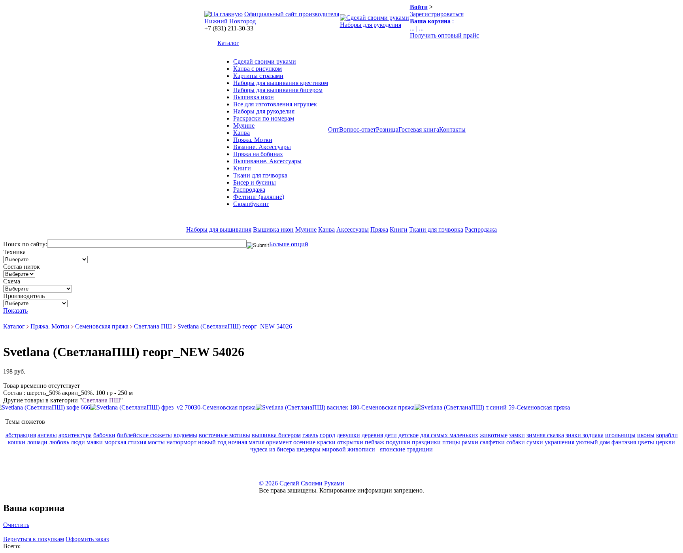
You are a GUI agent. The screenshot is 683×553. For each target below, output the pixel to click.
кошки (16, 442)
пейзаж (374, 442)
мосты (156, 442)
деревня (372, 435)
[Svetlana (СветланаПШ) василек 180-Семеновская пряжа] (335, 407)
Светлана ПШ (153, 326)
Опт (333, 129)
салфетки (492, 442)
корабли (667, 435)
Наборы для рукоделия (370, 24)
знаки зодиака (585, 435)
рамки (470, 442)
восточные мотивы (224, 435)
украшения (559, 442)
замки (517, 435)
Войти (419, 7)
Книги (242, 168)
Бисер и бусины (254, 182)
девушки (348, 435)
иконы (646, 435)
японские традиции (406, 449)
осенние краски (314, 442)
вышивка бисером (276, 435)
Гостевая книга (418, 129)
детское (408, 435)
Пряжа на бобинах (258, 154)
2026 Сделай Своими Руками (304, 483)
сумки (534, 442)
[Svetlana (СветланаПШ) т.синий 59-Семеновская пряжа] (492, 407)
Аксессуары (352, 229)
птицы (451, 442)
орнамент (279, 442)
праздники (426, 442)
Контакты (452, 129)
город (327, 435)
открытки (350, 442)
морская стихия (125, 442)
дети (391, 435)
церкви (665, 442)
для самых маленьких (449, 435)
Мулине (244, 125)
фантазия (623, 442)
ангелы (47, 435)
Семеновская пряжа (101, 326)
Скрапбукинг (251, 203)
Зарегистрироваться (437, 14)
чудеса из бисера (272, 449)
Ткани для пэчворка (260, 175)
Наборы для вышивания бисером (278, 90)
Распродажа (249, 189)
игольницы (620, 435)
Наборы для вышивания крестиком (280, 82)
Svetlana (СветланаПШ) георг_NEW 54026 (234, 326)
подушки (398, 442)
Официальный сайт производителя (291, 14)
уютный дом (593, 442)
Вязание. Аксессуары (262, 146)
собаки (515, 442)
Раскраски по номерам (263, 118)
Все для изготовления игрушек (275, 104)
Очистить (16, 524)
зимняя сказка (545, 435)
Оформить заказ (87, 539)
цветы (646, 442)
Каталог (228, 43)
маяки (95, 442)
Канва (241, 132)
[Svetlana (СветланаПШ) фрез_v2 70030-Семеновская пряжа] (173, 407)
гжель (310, 435)
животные (494, 435)
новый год (212, 442)
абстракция (21, 435)
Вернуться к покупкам (33, 539)
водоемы (185, 435)
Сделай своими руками (264, 61)
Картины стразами (258, 75)
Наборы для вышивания (218, 229)
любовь (59, 442)
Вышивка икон (253, 97)
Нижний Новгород (230, 21)
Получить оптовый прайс (444, 35)
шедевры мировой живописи (335, 449)
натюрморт (181, 442)
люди (78, 442)
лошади (37, 442)
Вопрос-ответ (357, 129)
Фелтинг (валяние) (258, 196)
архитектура (75, 435)
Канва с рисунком (257, 68)
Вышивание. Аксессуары (267, 161)
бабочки (104, 435)
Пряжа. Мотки (252, 139)
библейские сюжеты (144, 435)
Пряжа (379, 229)
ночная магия (246, 442)
